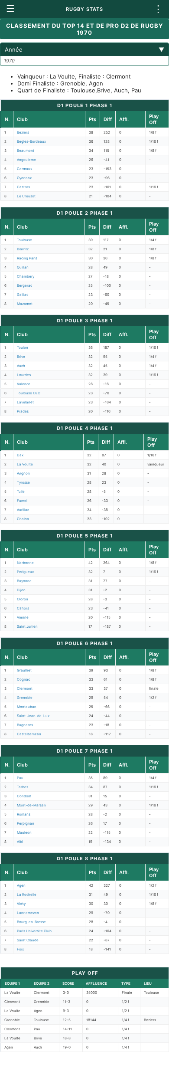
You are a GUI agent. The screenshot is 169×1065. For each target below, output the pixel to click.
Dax (20, 455)
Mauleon (24, 832)
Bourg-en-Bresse (31, 922)
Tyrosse (23, 482)
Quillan (23, 267)
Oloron (22, 599)
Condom (24, 796)
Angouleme (26, 159)
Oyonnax (24, 178)
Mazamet (24, 303)
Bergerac (24, 285)
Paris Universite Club (34, 931)
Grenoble (24, 697)
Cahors (23, 608)
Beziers (23, 132)
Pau (20, 778)
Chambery (25, 276)
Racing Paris (27, 258)
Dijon (21, 590)
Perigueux (25, 572)
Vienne (23, 617)
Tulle (21, 491)
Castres (23, 187)
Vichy (21, 903)
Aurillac (23, 510)
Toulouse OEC (28, 393)
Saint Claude (28, 940)
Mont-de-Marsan (31, 805)
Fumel (22, 500)
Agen (21, 885)
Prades (23, 411)
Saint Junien (27, 626)
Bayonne (24, 581)
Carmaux (24, 169)
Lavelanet (25, 402)
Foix (20, 949)
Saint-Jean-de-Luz (33, 716)
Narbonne (25, 562)
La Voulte (25, 464)
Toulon (22, 347)
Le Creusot (26, 196)
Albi (20, 841)
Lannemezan (28, 913)
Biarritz (23, 249)
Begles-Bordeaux (31, 141)
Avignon (23, 473)
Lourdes (24, 375)
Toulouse (24, 240)
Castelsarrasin (29, 734)
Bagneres (25, 725)
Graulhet (24, 670)
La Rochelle (26, 894)
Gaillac (22, 294)
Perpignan (25, 823)
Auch (21, 366)
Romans (23, 814)
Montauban (26, 707)
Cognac (23, 679)
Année (84, 49)
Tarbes (22, 787)
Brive (21, 356)
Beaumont (25, 150)
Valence (23, 384)
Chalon (23, 519)
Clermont (24, 688)
